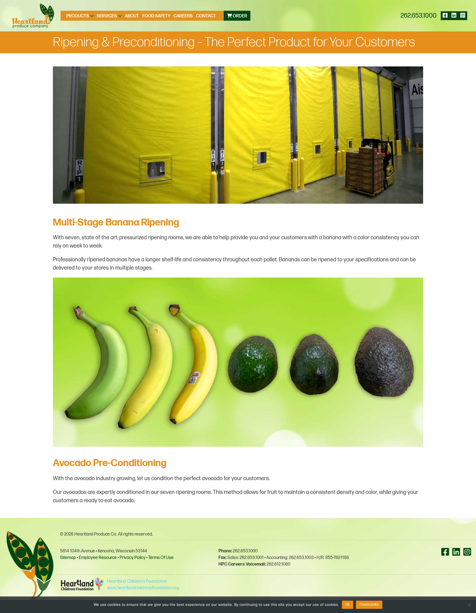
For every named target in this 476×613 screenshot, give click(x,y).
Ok (347, 605)
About (132, 16)
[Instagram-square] (462, 16)
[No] (469, 604)
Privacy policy (369, 605)
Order (239, 16)
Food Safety (156, 16)
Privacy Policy (132, 557)
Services (107, 16)
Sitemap (68, 557)
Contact (206, 16)
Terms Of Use (161, 557)
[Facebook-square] (445, 16)
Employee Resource (98, 557)
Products (77, 16)
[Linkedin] (453, 16)
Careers (183, 16)
